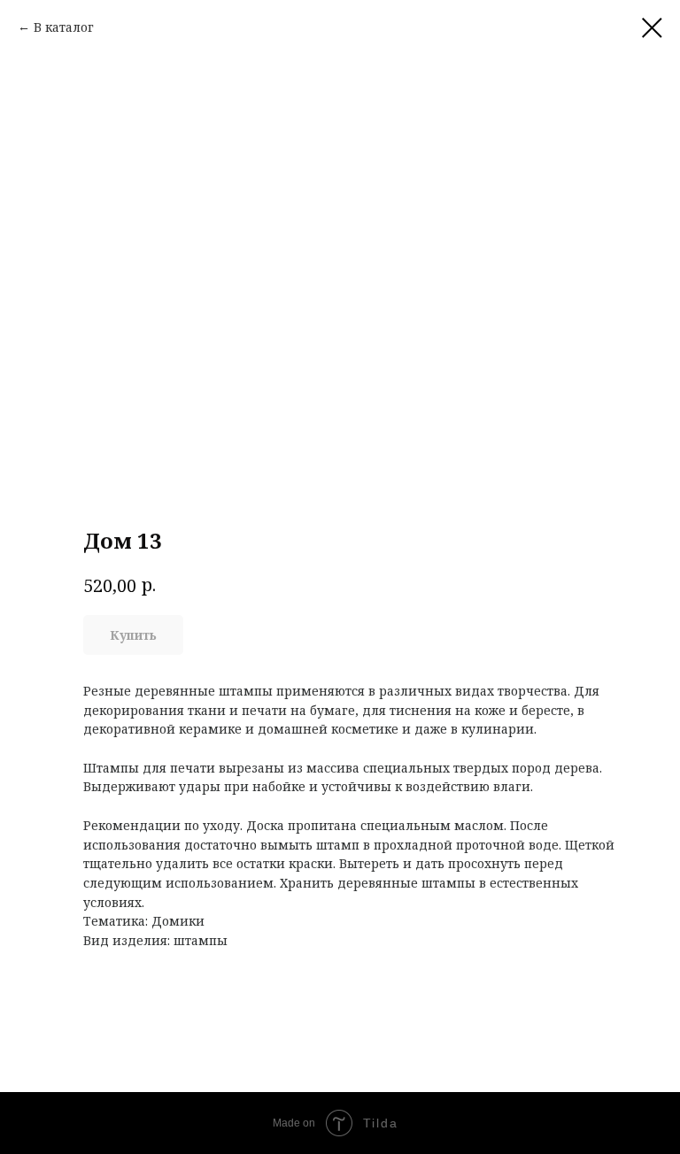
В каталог (64, 27)
